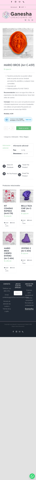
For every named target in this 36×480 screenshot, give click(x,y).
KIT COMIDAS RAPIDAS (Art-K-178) (8, 209)
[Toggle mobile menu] (32, 20)
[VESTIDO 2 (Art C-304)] (26, 238)
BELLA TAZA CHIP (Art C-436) (26, 208)
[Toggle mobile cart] (25, 20)
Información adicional (6, 147)
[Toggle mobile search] (29, 20)
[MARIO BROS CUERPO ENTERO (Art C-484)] (9, 238)
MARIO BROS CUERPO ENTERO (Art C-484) (9, 253)
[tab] (7, 146)
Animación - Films (17, 137)
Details (13, 222)
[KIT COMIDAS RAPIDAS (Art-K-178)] (9, 196)
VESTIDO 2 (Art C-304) (26, 249)
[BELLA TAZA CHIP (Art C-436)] (26, 196)
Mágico (26, 137)
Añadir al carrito (23, 128)
